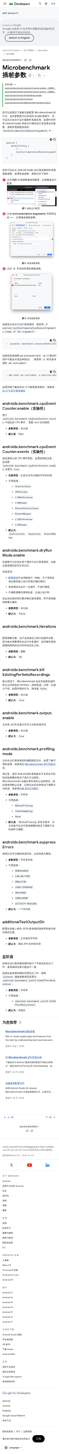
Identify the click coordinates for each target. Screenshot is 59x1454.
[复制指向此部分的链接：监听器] (16, 957)
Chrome (6, 1406)
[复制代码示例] (54, 139)
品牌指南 (27, 1431)
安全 (4, 1190)
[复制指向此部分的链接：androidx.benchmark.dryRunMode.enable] (28, 555)
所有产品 (6, 1420)
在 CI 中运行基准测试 (13, 390)
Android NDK (8, 1354)
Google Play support (12, 1376)
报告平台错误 (8, 1367)
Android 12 (7, 1317)
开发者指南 (7, 1339)
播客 (4, 1210)
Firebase (6, 1410)
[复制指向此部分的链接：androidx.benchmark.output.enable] (17, 718)
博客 (4, 1205)
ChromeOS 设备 (10, 1270)
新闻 (4, 1200)
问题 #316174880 (28, 788)
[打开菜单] (5, 3)
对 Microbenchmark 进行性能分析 (23, 1057)
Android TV (7, 1279)
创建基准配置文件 (15, 1083)
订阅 (38, 1438)
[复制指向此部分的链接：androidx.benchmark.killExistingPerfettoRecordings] (53, 675)
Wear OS (6, 1265)
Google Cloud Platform (13, 1415)
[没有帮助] (30, 60)
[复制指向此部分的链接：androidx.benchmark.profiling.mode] (15, 754)
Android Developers (11, 50)
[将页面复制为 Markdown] (39, 75)
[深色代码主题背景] (51, 139)
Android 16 (7, 1297)
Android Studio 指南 (12, 1334)
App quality (10, 13)
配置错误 (13, 577)
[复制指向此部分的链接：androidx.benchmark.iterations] (5, 632)
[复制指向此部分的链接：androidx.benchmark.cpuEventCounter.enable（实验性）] (50, 409)
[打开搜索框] (40, 3)
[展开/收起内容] (15, 84)
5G (3, 1247)
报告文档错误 (8, 1371)
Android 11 (7, 1321)
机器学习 (6, 1228)
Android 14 (7, 1307)
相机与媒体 (7, 1237)
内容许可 (32, 1147)
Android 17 (7, 1292)
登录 (53, 3)
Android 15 (7, 1302)
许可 (18, 1431)
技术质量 (10, 54)
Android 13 (7, 1312)
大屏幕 (5, 1260)
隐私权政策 (7, 1242)
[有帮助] (25, 60)
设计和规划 (29, 50)
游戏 (4, 1223)
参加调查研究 (8, 1381)
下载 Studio (7, 1349)
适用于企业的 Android (12, 1186)
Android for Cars (10, 1275)
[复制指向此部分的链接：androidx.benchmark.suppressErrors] (17, 847)
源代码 (5, 1195)
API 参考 (6, 1344)
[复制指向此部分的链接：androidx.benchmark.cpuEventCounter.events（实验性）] (50, 452)
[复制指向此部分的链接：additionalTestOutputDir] (48, 922)
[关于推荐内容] (20, 1022)
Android (6, 1181)
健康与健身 (7, 1232)
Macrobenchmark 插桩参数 (20, 1031)
